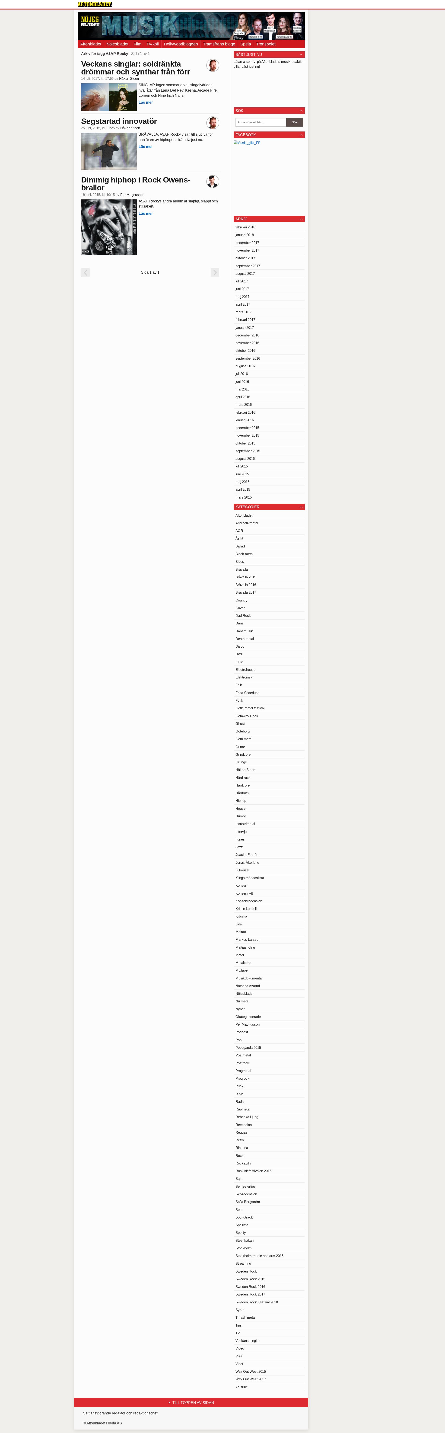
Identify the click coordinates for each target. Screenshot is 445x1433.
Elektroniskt (244, 677)
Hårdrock (242, 793)
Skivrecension (246, 1194)
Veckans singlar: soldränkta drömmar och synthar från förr (135, 67)
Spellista (241, 1225)
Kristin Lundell (246, 909)
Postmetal (243, 1055)
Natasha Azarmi (247, 986)
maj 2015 (242, 482)
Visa (238, 1356)
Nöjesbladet (117, 44)
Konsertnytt (244, 893)
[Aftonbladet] (95, 4)
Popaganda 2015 (248, 1047)
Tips (238, 1325)
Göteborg (242, 731)
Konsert (241, 885)
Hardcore (242, 785)
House (240, 808)
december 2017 (247, 243)
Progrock (242, 1078)
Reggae (241, 1132)
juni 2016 (242, 382)
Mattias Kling (245, 947)
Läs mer (146, 102)
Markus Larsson (247, 939)
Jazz (239, 847)
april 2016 (242, 397)
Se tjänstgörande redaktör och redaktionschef (120, 1413)
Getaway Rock (246, 716)
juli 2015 (241, 466)
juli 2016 (241, 374)
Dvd (238, 654)
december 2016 (247, 335)
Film (137, 44)
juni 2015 (242, 474)
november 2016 (247, 343)
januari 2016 (244, 420)
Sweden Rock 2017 (250, 1294)
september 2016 (247, 358)
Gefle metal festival (249, 708)
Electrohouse (245, 670)
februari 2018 (245, 227)
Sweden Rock (246, 1271)
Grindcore (243, 754)
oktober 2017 (245, 258)
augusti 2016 (245, 366)
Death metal (244, 639)
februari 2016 (245, 412)
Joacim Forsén (246, 855)
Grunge (241, 762)
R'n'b (239, 1094)
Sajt (238, 1178)
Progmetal (243, 1071)
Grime (240, 747)
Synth (239, 1310)
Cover (240, 608)
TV (237, 1333)
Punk (239, 1086)
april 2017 (242, 304)
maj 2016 (242, 389)
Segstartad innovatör (119, 121)
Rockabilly (243, 1163)
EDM (239, 662)
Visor (239, 1364)
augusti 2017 (245, 273)
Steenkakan (244, 1240)
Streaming (243, 1263)
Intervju (241, 832)
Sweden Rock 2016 (250, 1287)
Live (238, 924)
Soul (238, 1210)
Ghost (240, 724)
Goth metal (243, 739)
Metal (239, 955)
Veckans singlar (247, 1341)
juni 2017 (242, 289)
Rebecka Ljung (246, 1117)
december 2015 (247, 428)
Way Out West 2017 (250, 1379)
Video (239, 1348)
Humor (240, 816)
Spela (245, 44)
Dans (239, 623)
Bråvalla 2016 (245, 585)
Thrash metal (245, 1317)
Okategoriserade (248, 1017)
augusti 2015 (245, 459)
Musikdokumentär (249, 978)
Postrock (242, 1063)
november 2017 (247, 250)
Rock (239, 1156)
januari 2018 (244, 235)
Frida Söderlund (247, 693)
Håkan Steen (129, 78)
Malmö (240, 932)
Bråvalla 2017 (245, 592)
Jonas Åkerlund (247, 862)
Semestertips (245, 1186)
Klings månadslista (249, 878)
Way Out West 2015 (250, 1371)
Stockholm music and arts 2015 (259, 1256)
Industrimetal (245, 824)
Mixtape (241, 970)
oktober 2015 (245, 443)
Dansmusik (244, 631)
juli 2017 (241, 281)
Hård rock (243, 778)
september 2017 (247, 266)
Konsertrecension (248, 901)
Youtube (241, 1387)
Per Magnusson (132, 195)
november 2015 (247, 435)
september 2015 (247, 451)
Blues (239, 561)
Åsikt (239, 538)
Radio (239, 1102)
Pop (238, 1040)
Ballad (240, 546)
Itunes (240, 839)
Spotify (240, 1233)
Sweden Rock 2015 (250, 1279)
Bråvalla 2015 (245, 577)
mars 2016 (243, 404)
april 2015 (242, 489)
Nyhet (240, 1009)
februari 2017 (245, 320)
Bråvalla (241, 569)
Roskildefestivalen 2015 (253, 1171)
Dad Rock (243, 615)
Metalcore (243, 963)
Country (241, 600)
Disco (239, 646)
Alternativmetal (246, 523)
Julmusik (242, 870)
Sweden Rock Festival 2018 (256, 1302)
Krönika (241, 916)
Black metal (244, 554)
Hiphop (240, 801)
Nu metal (242, 1001)
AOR (239, 531)
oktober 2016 (245, 350)
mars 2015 (243, 497)
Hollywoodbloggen (181, 44)
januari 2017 (244, 327)
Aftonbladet (90, 44)
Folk (238, 685)
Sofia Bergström (247, 1202)
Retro (239, 1140)
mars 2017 (243, 312)
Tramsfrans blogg (219, 44)
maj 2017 (242, 297)
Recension (243, 1125)
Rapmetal (242, 1109)
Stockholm (243, 1248)
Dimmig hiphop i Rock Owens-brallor (135, 183)
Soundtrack (244, 1217)
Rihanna (241, 1148)
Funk (239, 700)
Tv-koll (152, 44)
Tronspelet (266, 44)
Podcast (241, 1032)
